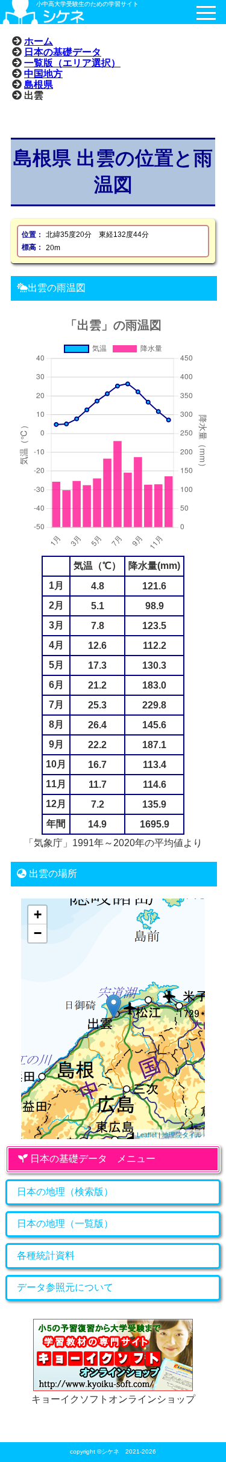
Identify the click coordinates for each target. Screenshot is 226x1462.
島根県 (38, 84)
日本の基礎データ (62, 52)
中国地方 (43, 73)
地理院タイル (182, 1134)
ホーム (38, 41)
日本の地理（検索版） (65, 1192)
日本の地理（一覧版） (65, 1223)
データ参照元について (65, 1287)
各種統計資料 (46, 1255)
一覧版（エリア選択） (72, 62)
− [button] (38, 933)
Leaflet (147, 1134)
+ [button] (38, 914)
